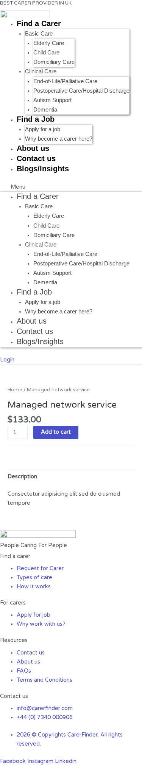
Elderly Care (48, 43)
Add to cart (56, 432)
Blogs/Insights (43, 168)
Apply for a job (42, 129)
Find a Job (36, 119)
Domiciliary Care (54, 62)
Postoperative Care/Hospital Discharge (81, 91)
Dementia (45, 110)
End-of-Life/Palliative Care (65, 81)
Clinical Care (40, 71)
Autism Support (52, 100)
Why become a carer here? (58, 139)
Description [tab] (22, 476)
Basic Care (39, 34)
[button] (71, 187)
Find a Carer (39, 23)
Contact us (36, 158)
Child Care (46, 53)
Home (15, 390)
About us (33, 148)
